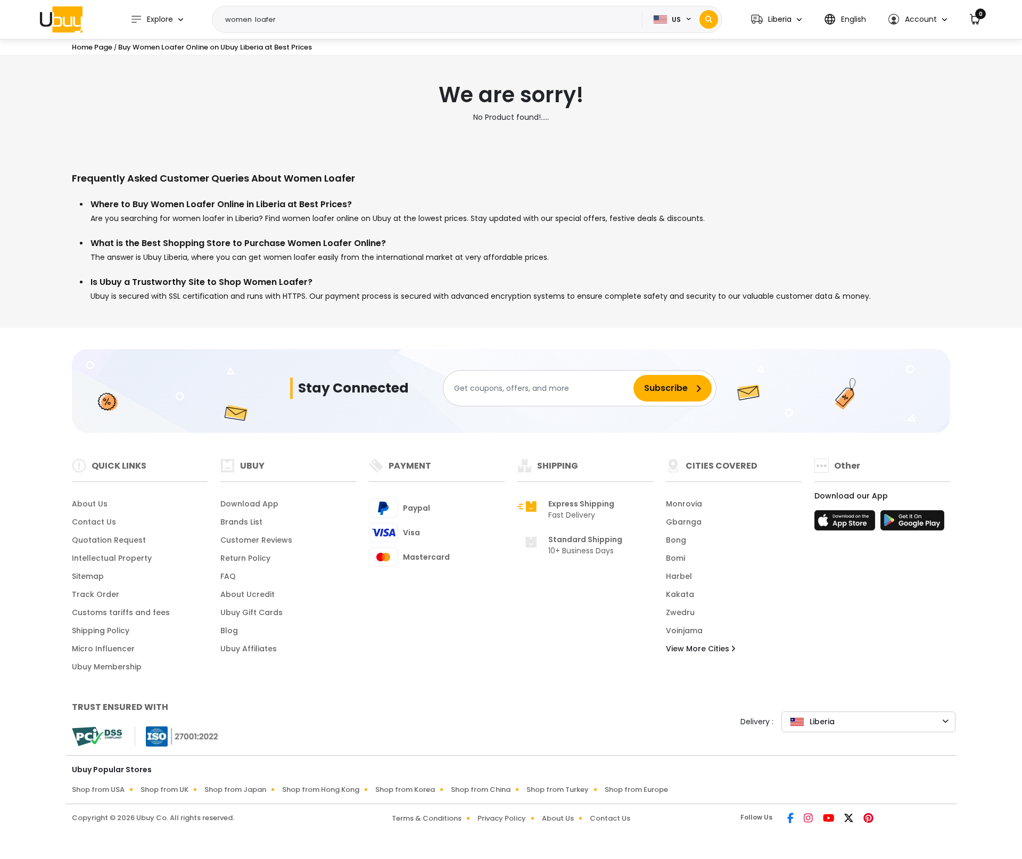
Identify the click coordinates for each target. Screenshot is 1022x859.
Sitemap (88, 576)
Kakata (680, 594)
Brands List (241, 522)
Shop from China (480, 789)
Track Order (95, 594)
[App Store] (846, 523)
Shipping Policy (100, 630)
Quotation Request (109, 540)
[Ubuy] (61, 19)
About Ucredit (247, 594)
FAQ (228, 576)
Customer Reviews (256, 540)
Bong (676, 540)
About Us (90, 503)
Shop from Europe (636, 789)
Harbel (679, 576)
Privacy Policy (501, 818)
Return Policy (245, 558)
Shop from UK (164, 789)
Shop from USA (98, 789)
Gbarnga (684, 522)
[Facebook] (791, 819)
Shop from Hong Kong (320, 789)
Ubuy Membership (107, 666)
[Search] (708, 19)
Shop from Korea (405, 789)
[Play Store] (912, 523)
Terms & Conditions (426, 818)
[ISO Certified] (177, 736)
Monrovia (684, 503)
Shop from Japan (235, 789)
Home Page (92, 47)
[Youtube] (829, 819)
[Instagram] (809, 819)
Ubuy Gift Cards (251, 612)
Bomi (675, 558)
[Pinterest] (868, 819)
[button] (776, 19)
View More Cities (698, 648)
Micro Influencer (103, 648)
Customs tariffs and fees (121, 612)
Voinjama (684, 630)
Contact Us (94, 522)
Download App (249, 503)
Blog (229, 630)
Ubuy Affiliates (248, 648)
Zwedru (680, 612)
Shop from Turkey (557, 789)
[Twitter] (849, 819)
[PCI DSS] (97, 736)
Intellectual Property (112, 558)
